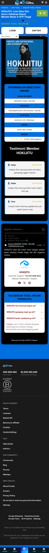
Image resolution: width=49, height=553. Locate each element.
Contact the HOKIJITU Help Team (24, 350)
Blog (5, 465)
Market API (7, 418)
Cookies (6, 427)
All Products (26, 519)
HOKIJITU (4, 8)
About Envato (9, 486)
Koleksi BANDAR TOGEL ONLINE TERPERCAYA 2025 (26, 245)
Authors (6, 448)
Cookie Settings (10, 432)
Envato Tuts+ (14, 519)
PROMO (5, 551)
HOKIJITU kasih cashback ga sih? (21, 318)
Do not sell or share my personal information (22, 500)
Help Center (8, 444)
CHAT (44, 551)
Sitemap (6, 505)
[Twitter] (24, 283)
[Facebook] (19, 283)
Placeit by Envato (32, 516)
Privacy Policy (9, 495)
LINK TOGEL (15, 8)
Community (8, 460)
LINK (34, 551)
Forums (6, 470)
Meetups (7, 474)
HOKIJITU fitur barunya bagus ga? (21, 305)
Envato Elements (16, 516)
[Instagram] (29, 283)
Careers (6, 491)
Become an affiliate (11, 423)
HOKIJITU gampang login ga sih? (21, 312)
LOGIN (15, 551)
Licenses (7, 413)
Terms (5, 408)
